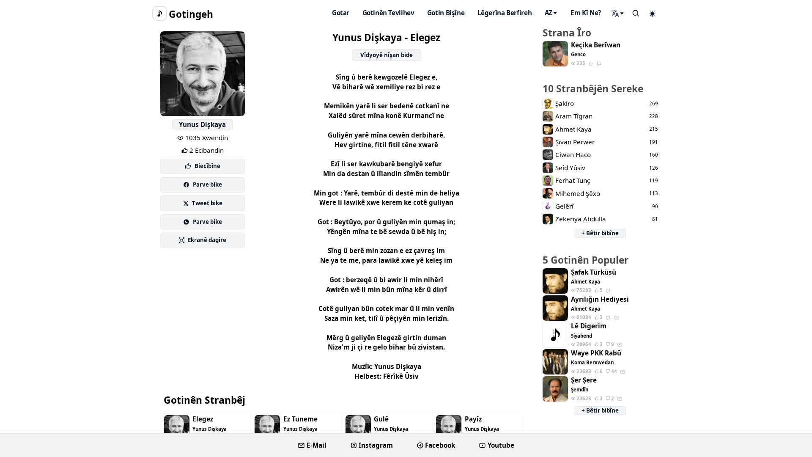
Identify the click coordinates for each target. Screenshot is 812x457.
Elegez (202, 419)
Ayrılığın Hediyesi (600, 299)
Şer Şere (584, 380)
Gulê (381, 419)
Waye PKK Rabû (596, 353)
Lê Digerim (588, 326)
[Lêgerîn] (618, 13)
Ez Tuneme (300, 419)
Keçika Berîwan (595, 45)
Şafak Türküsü (593, 272)
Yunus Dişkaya (202, 124)
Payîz (473, 419)
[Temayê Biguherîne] (652, 13)
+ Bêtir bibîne (600, 233)
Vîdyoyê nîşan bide (386, 55)
